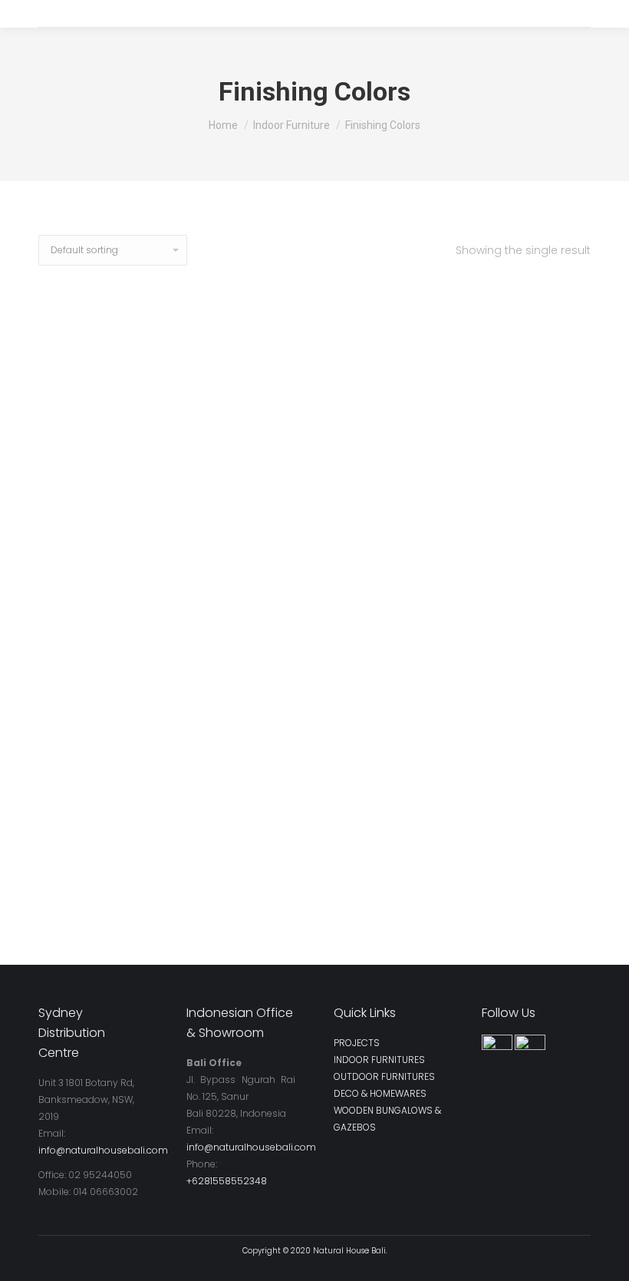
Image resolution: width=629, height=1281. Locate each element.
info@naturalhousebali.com (103, 1150)
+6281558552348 (226, 1180)
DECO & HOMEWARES (380, 1093)
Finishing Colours (314, 862)
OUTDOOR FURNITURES (384, 1076)
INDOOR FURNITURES (379, 1059)
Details (315, 896)
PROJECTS (357, 1042)
